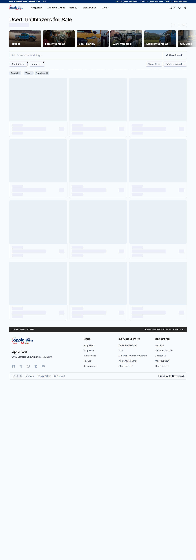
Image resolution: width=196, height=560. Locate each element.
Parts (121, 350)
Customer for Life (164, 350)
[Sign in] (184, 7)
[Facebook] (13, 366)
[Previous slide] (174, 25)
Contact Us (160, 355)
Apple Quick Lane (127, 360)
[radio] (14, 376)
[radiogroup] (17, 376)
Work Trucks (90, 355)
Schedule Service (127, 345)
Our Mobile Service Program (133, 355)
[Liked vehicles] (179, 7)
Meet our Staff (162, 360)
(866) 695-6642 (156, 2)
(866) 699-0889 (180, 2)
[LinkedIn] (35, 366)
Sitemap (30, 376)
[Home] (16, 7)
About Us (159, 345)
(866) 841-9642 (130, 2)
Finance (87, 360)
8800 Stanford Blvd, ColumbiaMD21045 (27, 2)
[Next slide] (183, 25)
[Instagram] (28, 366)
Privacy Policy (44, 376)
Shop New (89, 350)
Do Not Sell (59, 376)
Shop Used (89, 345)
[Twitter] (21, 366)
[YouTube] (43, 366)
